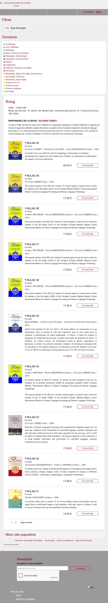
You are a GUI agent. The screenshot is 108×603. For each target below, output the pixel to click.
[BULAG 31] (15, 500)
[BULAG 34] (15, 375)
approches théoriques (83, 540)
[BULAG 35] (15, 325)
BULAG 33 (33, 417)
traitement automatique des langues (29, 540)
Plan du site (17, 591)
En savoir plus (87, 165)
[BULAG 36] (15, 289)
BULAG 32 (33, 458)
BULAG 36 (33, 280)
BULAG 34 (33, 366)
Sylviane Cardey (48, 120)
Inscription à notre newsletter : (30, 563)
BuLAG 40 (33, 143)
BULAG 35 (33, 315)
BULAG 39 (33, 175)
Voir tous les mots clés (11, 545)
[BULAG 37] (15, 253)
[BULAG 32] (15, 468)
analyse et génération (65, 540)
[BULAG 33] (15, 426)
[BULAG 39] (15, 185)
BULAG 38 (33, 208)
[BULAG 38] (15, 217)
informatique (50, 540)
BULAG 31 (33, 491)
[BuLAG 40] (15, 152)
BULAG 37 (33, 244)
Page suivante (26, 522)
